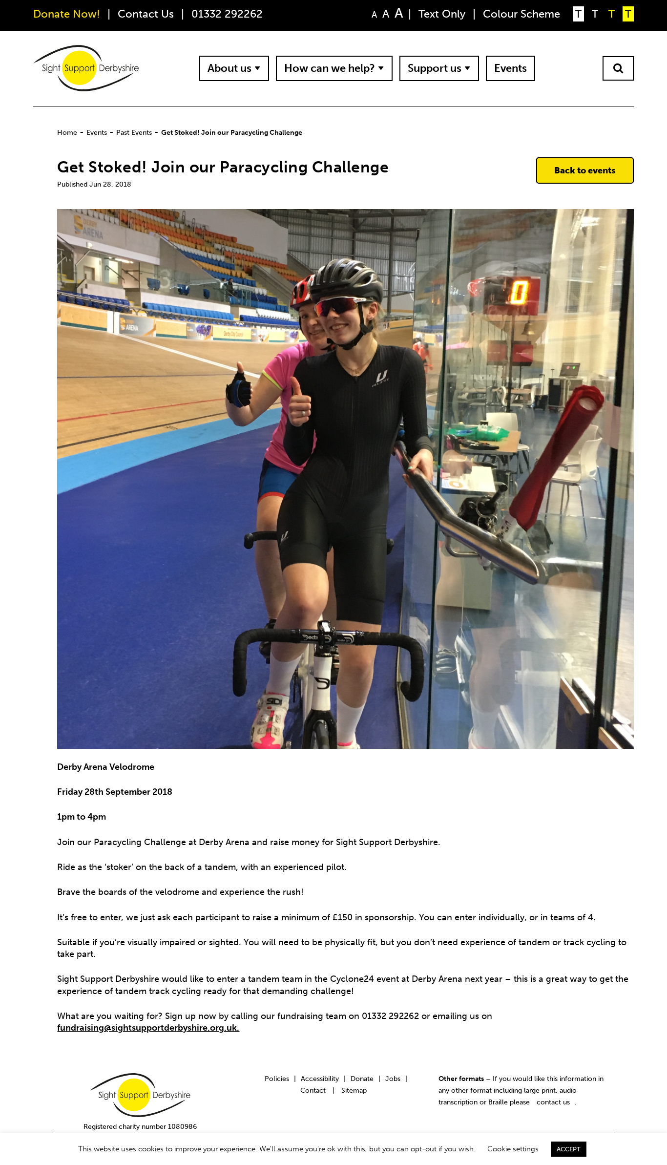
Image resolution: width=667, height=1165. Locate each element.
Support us (434, 68)
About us (229, 68)
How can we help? (329, 68)
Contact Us (146, 14)
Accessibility (320, 1078)
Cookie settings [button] (513, 1148)
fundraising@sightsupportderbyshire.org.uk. (148, 1027)
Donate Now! (66, 14)
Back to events (584, 170)
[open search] (618, 68)
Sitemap (354, 1090)
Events (510, 68)
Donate (362, 1078)
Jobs (392, 1078)
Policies (277, 1078)
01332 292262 (227, 14)
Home (67, 132)
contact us (553, 1102)
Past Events (134, 132)
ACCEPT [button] (569, 1149)
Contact (313, 1090)
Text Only (441, 14)
